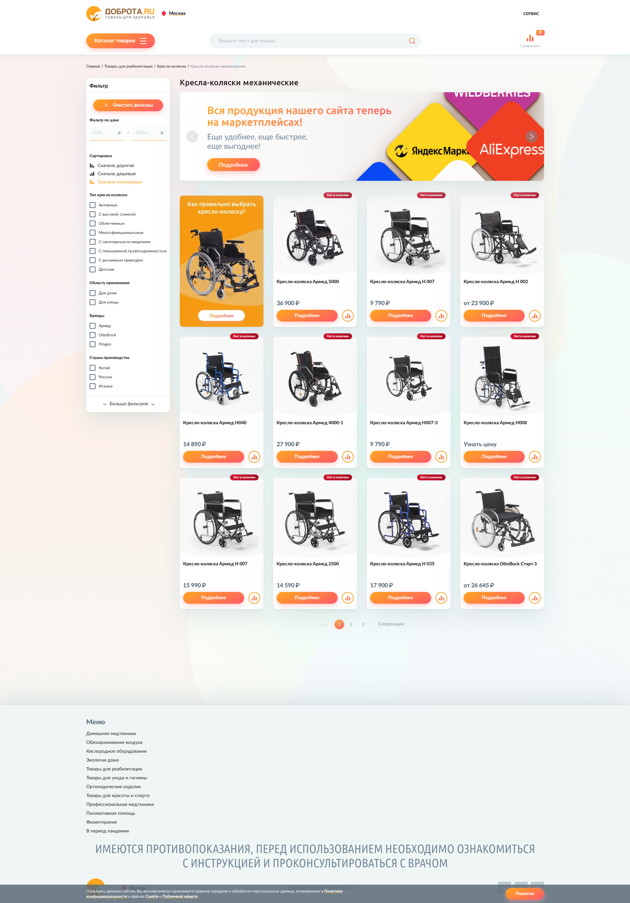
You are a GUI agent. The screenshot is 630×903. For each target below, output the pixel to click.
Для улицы (109, 302)
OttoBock (107, 335)
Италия (106, 386)
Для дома (108, 293)
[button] (192, 136)
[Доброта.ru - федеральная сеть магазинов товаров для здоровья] (120, 13)
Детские (107, 269)
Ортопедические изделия (113, 787)
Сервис (531, 14)
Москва (177, 13)
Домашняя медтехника (111, 733)
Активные (108, 205)
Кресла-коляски (171, 66)
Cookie (152, 896)
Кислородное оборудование (116, 751)
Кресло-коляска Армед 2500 (308, 564)
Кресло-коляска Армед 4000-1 (310, 423)
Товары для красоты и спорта (118, 795)
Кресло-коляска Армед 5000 (308, 282)
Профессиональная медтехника (120, 804)
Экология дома (102, 760)
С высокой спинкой (117, 214)
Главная (93, 66)
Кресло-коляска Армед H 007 (402, 282)
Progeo (105, 344)
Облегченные (111, 223)
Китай (104, 368)
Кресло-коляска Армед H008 (495, 423)
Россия (105, 377)
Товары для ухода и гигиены (116, 778)
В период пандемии (107, 831)
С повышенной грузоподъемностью (132, 251)
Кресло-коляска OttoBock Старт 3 (500, 564)
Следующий (391, 624)
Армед (105, 326)
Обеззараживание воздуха (114, 742)
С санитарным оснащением (125, 242)
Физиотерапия (101, 822)
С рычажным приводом (121, 260)
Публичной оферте (180, 896)
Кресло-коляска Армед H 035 (402, 564)
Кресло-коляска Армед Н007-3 (404, 423)
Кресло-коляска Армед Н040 (214, 423)
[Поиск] (412, 41)
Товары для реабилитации (128, 66)
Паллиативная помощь (110, 813)
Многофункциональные (121, 233)
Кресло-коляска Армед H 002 (496, 282)
